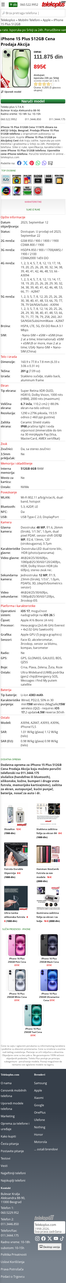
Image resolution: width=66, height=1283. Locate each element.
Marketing (8, 1116)
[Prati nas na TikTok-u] (62, 1239)
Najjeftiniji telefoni (13, 1173)
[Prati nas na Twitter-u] (50, 1239)
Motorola (40, 1142)
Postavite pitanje (12, 1151)
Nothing (39, 1127)
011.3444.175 (57, 119)
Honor (38, 1135)
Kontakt (6, 1188)
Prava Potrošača (12, 1269)
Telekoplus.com (45, 1225)
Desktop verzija (51, 1247)
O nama (6, 1083)
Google (39, 1105)
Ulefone (39, 1120)
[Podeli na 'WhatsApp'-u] (38, 164)
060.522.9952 (29, 5)
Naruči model (33, 101)
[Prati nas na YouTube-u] (56, 1239)
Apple (47, 20)
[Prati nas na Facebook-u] (43, 1239)
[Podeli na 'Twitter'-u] (25, 164)
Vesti (4, 1166)
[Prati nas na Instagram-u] (37, 1239)
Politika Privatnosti (14, 1254)
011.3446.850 (33, 119)
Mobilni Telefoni (29, 20)
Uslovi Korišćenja (12, 1262)
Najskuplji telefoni (13, 1180)
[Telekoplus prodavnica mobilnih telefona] (53, 7)
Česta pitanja (10, 1144)
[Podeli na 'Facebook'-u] (19, 164)
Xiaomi (38, 1098)
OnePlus (40, 1112)
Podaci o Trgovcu (13, 1277)
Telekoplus (8, 20)
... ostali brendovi (46, 1149)
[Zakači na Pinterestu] (32, 164)
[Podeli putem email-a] (50, 164)
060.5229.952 (10, 1213)
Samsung (40, 1083)
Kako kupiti (8, 1136)
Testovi (5, 1158)
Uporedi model (12, 91)
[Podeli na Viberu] (44, 164)
